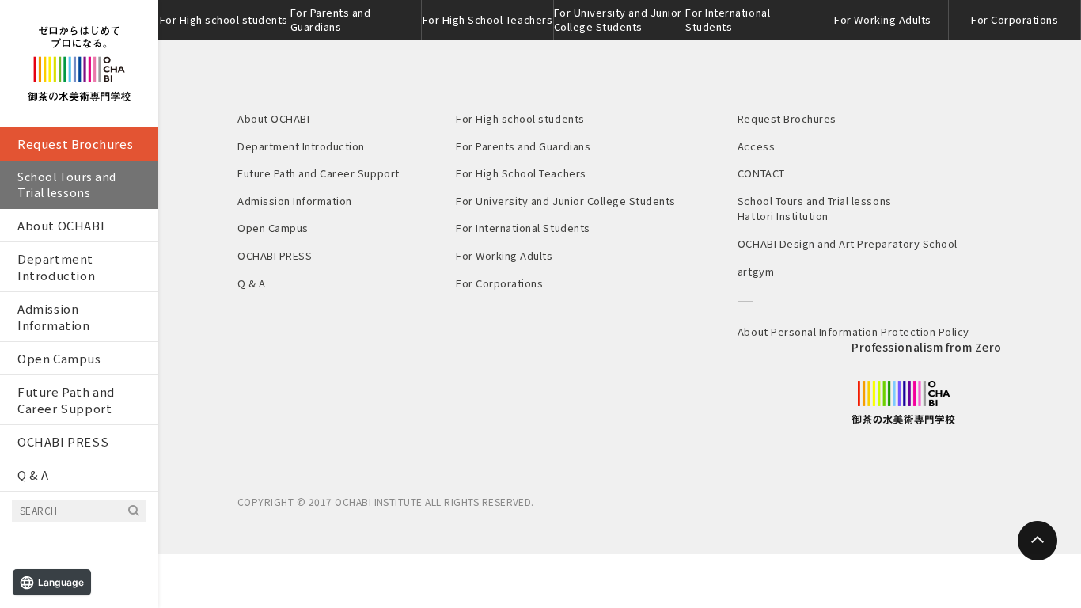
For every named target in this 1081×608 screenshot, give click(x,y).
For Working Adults (882, 19)
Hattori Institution (783, 215)
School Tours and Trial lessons (66, 184)
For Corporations (1014, 19)
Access (756, 146)
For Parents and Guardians (330, 19)
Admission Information (53, 316)
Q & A (33, 474)
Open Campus (59, 358)
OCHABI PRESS (62, 441)
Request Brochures (75, 143)
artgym (756, 271)
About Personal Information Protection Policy (853, 331)
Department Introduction (56, 266)
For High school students (224, 19)
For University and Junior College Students (618, 19)
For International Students (727, 19)
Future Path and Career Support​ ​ (66, 399)
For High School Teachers (487, 19)
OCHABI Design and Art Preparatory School (848, 243)
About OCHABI (60, 225)
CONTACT (761, 172)
